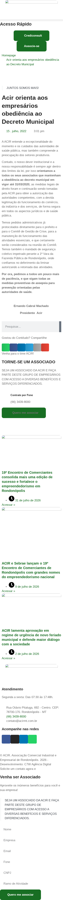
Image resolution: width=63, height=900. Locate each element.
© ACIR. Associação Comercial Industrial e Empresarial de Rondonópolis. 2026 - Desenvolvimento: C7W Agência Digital (28, 760)
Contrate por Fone (21, 395)
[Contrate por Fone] (6, 396)
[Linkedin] (23, 739)
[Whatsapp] (32, 739)
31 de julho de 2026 (27, 500)
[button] (31, 20)
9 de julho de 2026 (26, 586)
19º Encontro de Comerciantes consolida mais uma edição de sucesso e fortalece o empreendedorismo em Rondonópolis (27, 482)
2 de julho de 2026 (26, 654)
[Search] (60, 326)
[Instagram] (14, 739)
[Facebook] (6, 739)
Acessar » (8, 504)
